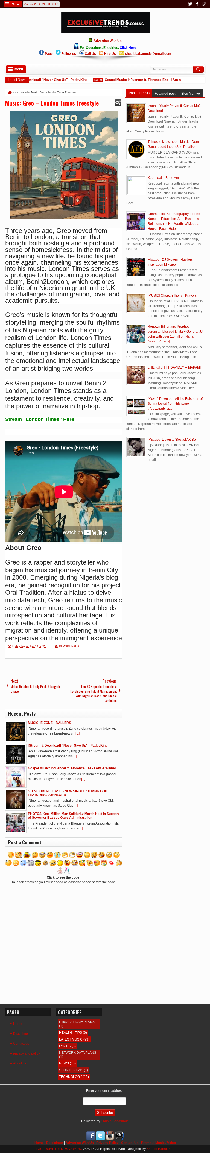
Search (198, 69)
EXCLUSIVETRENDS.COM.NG (59, 1149)
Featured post (165, 93)
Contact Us (130, 1143)
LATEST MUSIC (71, 1039)
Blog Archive (190, 93)
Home (17, 1024)
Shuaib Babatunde (115, 1121)
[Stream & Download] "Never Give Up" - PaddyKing (40, 80)
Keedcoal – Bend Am (163, 178)
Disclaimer (21, 1034)
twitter (190, 4)
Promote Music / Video (158, 1143)
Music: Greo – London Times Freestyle (52, 102)
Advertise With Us (80, 1143)
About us (19, 1063)
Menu (15, 3)
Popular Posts (139, 93)
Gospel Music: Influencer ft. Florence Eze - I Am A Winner (141, 80)
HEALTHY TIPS (70, 1033)
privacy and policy (26, 1053)
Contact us (21, 1044)
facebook (197, 4)
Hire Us (110, 54)
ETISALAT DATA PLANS (77, 1022)
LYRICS (65, 1046)
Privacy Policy (107, 1143)
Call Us (90, 54)
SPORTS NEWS (71, 1070)
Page (49, 54)
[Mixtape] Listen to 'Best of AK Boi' (172, 439)
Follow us (69, 54)
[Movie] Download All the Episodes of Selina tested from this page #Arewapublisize (175, 403)
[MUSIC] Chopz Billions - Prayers (172, 296)
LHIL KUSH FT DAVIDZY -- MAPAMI (174, 367)
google (204, 4)
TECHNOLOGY (70, 1077)
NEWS (64, 1063)
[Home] (9, 92)
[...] (77, 733)
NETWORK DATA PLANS (77, 1053)
